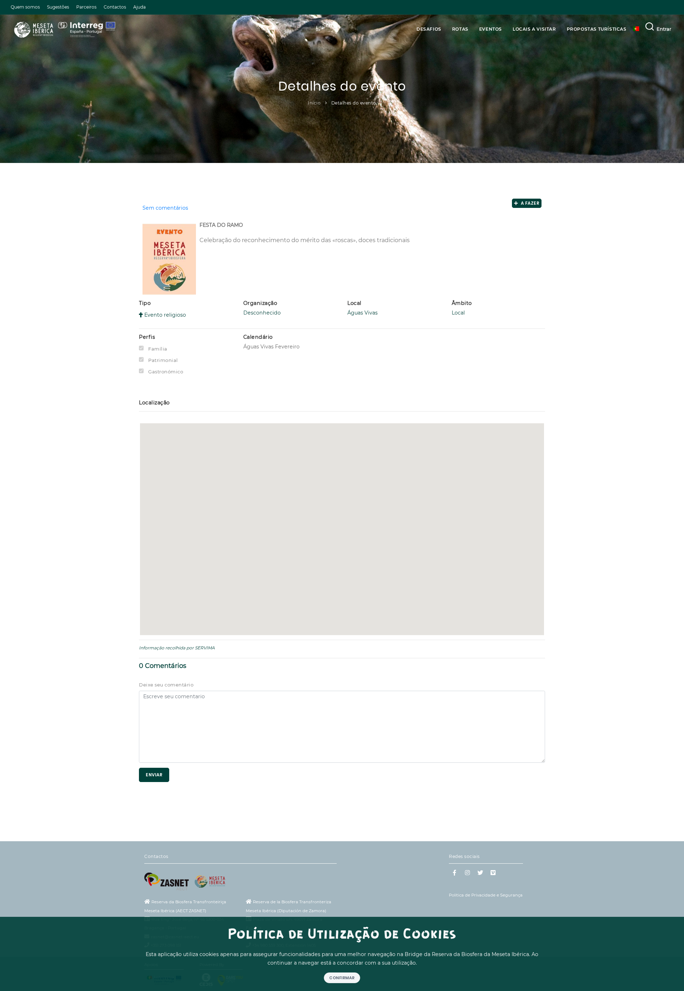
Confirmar (342, 978)
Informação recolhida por (166, 647)
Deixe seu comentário (166, 685)
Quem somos (25, 7)
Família (157, 349)
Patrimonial (163, 360)
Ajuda (139, 7)
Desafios (428, 29)
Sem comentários (165, 208)
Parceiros (86, 7)
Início (314, 103)
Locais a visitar (534, 29)
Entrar (664, 29)
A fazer (529, 203)
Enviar (154, 775)
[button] (342, 524)
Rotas (460, 29)
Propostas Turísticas (597, 29)
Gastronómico (165, 371)
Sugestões (58, 7)
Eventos (490, 29)
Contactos (115, 7)
